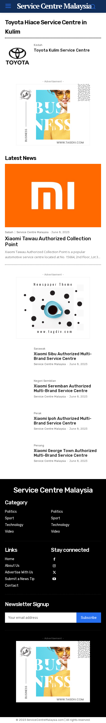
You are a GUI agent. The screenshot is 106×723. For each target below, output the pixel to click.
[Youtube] (54, 579)
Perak (37, 413)
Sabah (9, 232)
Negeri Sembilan (45, 381)
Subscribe (89, 618)
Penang (39, 445)
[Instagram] (54, 566)
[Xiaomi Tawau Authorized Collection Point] (53, 195)
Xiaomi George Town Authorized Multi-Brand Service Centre (65, 453)
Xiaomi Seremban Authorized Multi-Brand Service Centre (62, 388)
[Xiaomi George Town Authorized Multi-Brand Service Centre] (17, 456)
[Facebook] (54, 559)
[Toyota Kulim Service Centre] (17, 56)
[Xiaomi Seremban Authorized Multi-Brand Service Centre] (17, 392)
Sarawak (39, 348)
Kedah (38, 45)
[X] (54, 572)
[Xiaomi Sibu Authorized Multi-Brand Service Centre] (17, 359)
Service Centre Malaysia (33, 232)
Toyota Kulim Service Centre (62, 50)
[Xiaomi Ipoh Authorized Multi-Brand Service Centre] (17, 424)
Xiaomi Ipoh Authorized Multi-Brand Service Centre (62, 420)
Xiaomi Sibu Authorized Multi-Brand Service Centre (63, 356)
